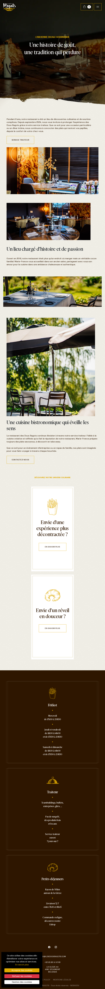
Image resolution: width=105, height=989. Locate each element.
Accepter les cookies (21, 970)
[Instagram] (55, 947)
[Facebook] (51, 947)
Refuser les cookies (22, 976)
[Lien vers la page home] (9, 7)
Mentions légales (62, 980)
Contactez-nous (20, 460)
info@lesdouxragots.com (52, 957)
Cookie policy (43, 980)
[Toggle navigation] (98, 6)
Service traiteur (20, 140)
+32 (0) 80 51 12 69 (52, 962)
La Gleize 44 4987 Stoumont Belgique (52, 969)
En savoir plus (52, 547)
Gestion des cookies (22, 982)
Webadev (74, 985)
